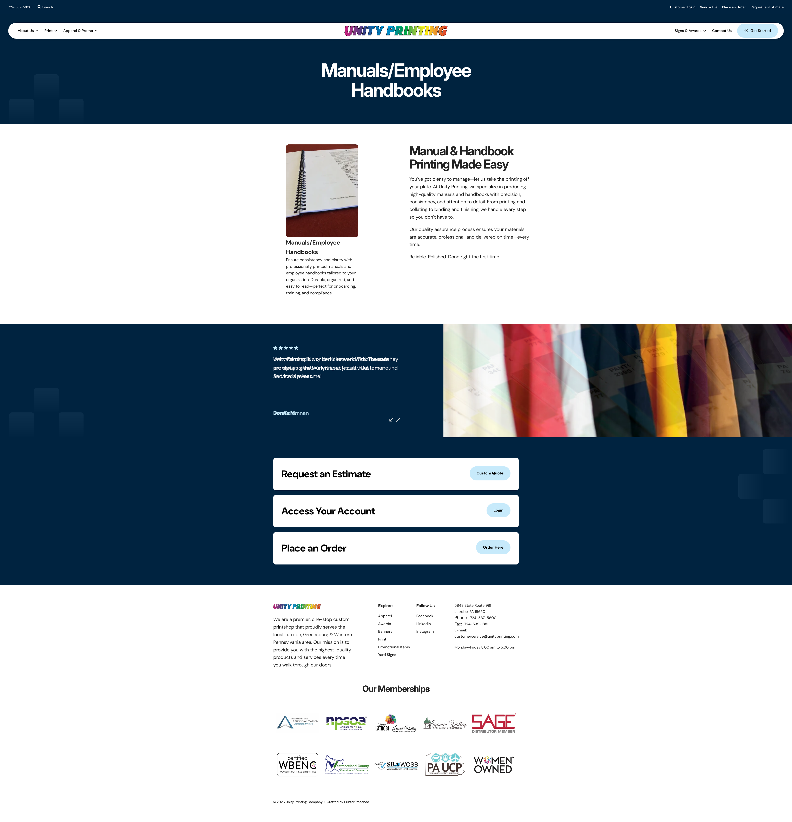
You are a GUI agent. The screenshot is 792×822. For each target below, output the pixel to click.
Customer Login (682, 7)
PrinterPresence (356, 802)
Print (49, 30)
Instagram (425, 631)
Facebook (424, 616)
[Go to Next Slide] (398, 420)
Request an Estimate (767, 7)
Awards (384, 623)
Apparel (385, 616)
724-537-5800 (20, 7)
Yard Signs (387, 654)
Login (498, 510)
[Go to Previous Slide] (391, 419)
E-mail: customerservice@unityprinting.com (487, 633)
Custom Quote (490, 473)
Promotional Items (394, 647)
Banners (385, 631)
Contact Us (722, 30)
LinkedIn (423, 623)
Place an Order (734, 7)
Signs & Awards (688, 30)
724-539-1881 (476, 624)
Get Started (761, 30)
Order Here (493, 547)
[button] (44, 7)
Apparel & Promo (78, 30)
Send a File (709, 7)
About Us (26, 30)
